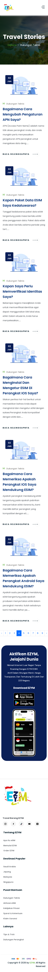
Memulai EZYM (10, 845)
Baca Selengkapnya (16, 154)
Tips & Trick (9, 934)
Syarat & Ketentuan (12, 913)
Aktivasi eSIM (9, 903)
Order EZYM (8, 850)
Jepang (7, 871)
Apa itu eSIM (9, 840)
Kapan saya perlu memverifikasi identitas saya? (22, 291)
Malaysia (7, 877)
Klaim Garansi (10, 918)
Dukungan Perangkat (13, 939)
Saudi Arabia (9, 866)
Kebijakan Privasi (11, 908)
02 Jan (9, 79)
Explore (12, 45)
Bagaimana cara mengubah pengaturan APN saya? (23, 114)
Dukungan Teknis (11, 898)
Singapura (8, 882)
